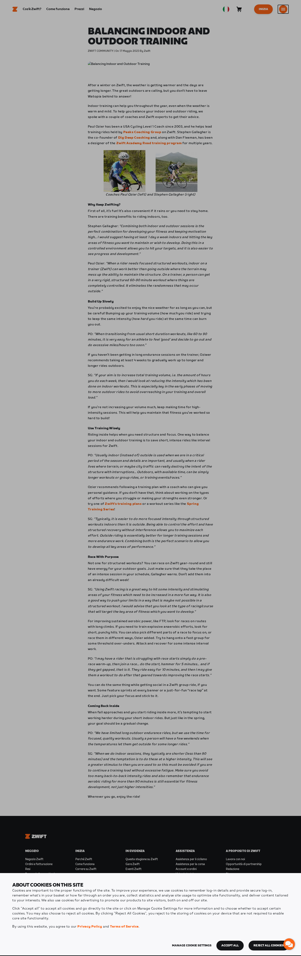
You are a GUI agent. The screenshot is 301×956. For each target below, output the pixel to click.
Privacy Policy (89, 927)
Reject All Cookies (268, 945)
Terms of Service (124, 927)
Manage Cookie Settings (192, 945)
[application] (289, 944)
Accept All (230, 945)
